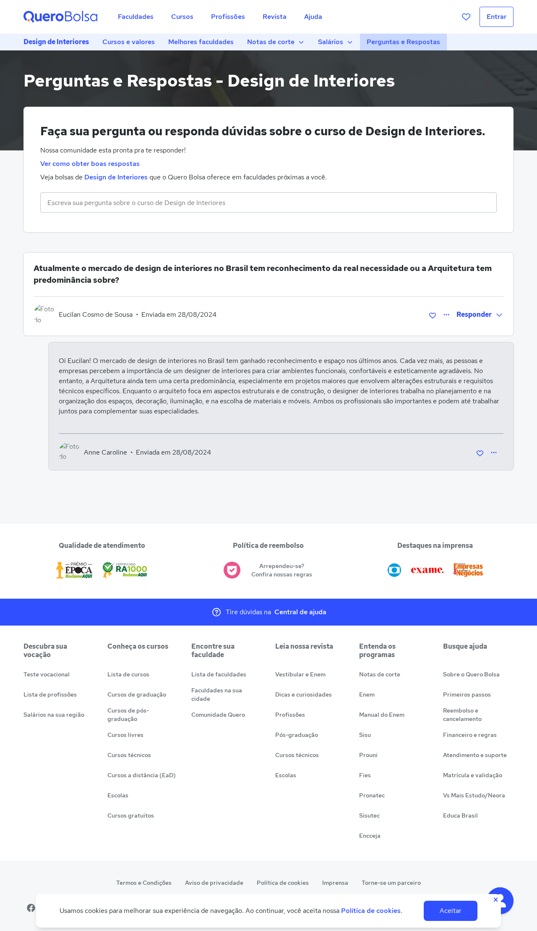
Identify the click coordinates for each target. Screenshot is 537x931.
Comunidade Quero (218, 714)
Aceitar (450, 910)
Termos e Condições (144, 882)
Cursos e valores (128, 41)
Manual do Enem (381, 714)
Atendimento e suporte (475, 755)
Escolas (117, 795)
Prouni (368, 755)
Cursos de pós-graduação (128, 715)
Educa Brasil (460, 815)
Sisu (365, 735)
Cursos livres (125, 735)
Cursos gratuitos (130, 815)
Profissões (290, 714)
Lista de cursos (128, 674)
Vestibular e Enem (300, 674)
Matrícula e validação (472, 775)
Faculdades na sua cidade (216, 694)
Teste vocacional (46, 674)
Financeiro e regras (470, 735)
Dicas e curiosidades (303, 694)
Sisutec (369, 815)
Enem (367, 694)
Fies (365, 775)
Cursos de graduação (136, 694)
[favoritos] (466, 17)
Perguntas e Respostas (403, 41)
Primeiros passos (467, 694)
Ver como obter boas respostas (90, 163)
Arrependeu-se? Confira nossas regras (281, 570)
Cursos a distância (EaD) (141, 775)
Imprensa (335, 882)
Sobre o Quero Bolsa (471, 674)
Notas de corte (271, 41)
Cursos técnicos (129, 755)
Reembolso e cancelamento (462, 715)
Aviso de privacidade (214, 882)
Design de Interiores (56, 41)
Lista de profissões (50, 694)
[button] (479, 315)
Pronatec (372, 795)
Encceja (370, 835)
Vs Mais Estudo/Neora (474, 795)
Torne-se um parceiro (391, 882)
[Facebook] (31, 907)
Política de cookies (283, 882)
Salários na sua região (53, 714)
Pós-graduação (296, 735)
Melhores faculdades (201, 41)
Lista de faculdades (218, 674)
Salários (330, 41)
